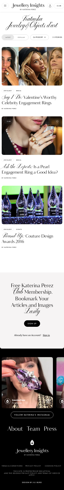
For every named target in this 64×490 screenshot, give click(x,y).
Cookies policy (53, 466)
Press (50, 429)
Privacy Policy (33, 466)
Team (33, 429)
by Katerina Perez (9, 108)
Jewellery (8, 90)
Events (19, 229)
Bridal (18, 90)
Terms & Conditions (12, 466)
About (15, 429)
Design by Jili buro (32, 482)
